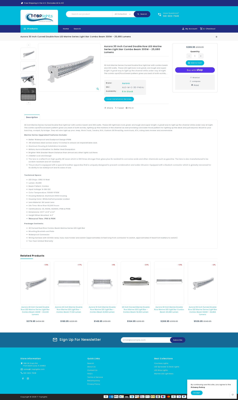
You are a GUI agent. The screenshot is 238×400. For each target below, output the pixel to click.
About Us (91, 367)
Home (66, 29)
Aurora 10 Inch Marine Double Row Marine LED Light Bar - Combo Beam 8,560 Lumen (102, 309)
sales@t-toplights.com (34, 369)
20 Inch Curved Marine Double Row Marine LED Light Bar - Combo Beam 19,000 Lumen (136, 309)
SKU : (108, 87)
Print (196, 85)
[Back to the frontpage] (217, 36)
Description (32, 117)
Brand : (109, 83)
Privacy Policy (93, 384)
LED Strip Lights (161, 370)
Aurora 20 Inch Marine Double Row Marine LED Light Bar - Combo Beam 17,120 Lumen (68, 309)
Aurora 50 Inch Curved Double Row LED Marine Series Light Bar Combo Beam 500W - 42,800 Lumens (202, 311)
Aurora (126, 83)
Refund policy (93, 380)
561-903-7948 (30, 373)
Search (77, 29)
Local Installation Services (119, 99)
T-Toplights (42, 397)
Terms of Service (95, 377)
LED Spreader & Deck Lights (166, 367)
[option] (28, 53)
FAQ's (89, 373)
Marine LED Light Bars (163, 373)
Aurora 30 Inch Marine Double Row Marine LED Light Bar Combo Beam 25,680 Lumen (169, 309)
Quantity (195, 51)
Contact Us (92, 370)
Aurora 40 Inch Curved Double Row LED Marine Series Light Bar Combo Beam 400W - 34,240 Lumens (35, 311)
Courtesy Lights (161, 363)
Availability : (111, 91)
